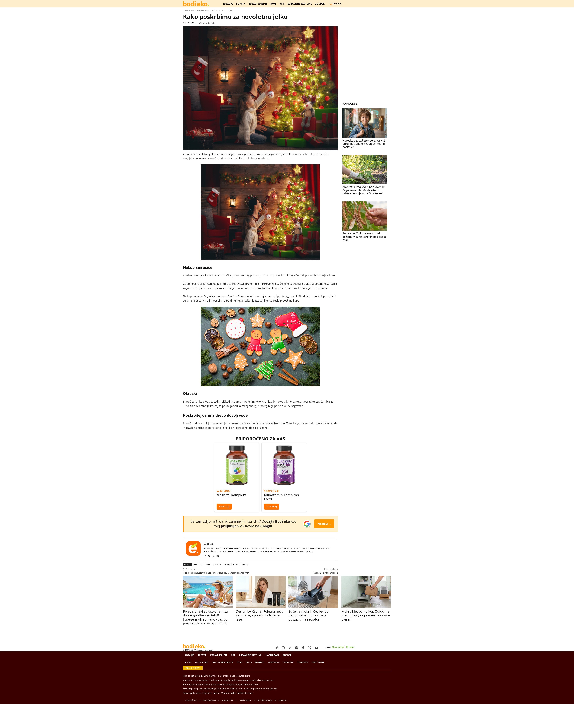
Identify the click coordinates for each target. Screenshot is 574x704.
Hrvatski (350, 647)
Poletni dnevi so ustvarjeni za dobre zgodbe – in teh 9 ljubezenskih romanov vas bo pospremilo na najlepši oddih (205, 617)
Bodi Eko (191, 23)
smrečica (236, 564)
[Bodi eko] (196, 4)
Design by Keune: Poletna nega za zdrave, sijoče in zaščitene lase (259, 615)
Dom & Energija (197, 10)
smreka (245, 564)
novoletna (217, 564)
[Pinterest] (290, 648)
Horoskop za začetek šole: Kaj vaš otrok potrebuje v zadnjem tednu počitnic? (363, 144)
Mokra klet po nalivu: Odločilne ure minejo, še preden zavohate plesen (365, 615)
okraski (227, 564)
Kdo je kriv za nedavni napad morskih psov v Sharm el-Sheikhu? (216, 572)
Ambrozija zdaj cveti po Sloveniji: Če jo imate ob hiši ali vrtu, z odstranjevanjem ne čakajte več (363, 190)
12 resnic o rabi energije (325, 572)
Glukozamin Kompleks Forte (281, 497)
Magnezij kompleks (231, 495)
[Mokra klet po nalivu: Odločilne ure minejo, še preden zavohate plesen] (366, 592)
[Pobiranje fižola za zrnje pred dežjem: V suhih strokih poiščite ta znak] (364, 216)
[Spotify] (296, 648)
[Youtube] (218, 556)
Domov (186, 10)
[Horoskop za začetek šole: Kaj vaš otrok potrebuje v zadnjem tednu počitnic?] (364, 123)
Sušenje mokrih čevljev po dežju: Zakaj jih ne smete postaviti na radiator (308, 615)
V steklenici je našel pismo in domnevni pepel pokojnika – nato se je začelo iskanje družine (228, 680)
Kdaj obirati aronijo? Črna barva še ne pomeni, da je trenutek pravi (216, 675)
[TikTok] (303, 648)
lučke (208, 564)
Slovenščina (338, 647)
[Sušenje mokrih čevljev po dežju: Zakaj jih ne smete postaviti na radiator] (313, 592)
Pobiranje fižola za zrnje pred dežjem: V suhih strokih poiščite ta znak (364, 237)
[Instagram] (209, 556)
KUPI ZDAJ (224, 506)
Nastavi (324, 524)
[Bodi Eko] (193, 549)
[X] (213, 556)
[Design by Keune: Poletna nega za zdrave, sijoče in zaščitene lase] (260, 592)
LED (201, 564)
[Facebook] (205, 556)
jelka (195, 564)
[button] (335, 3)
